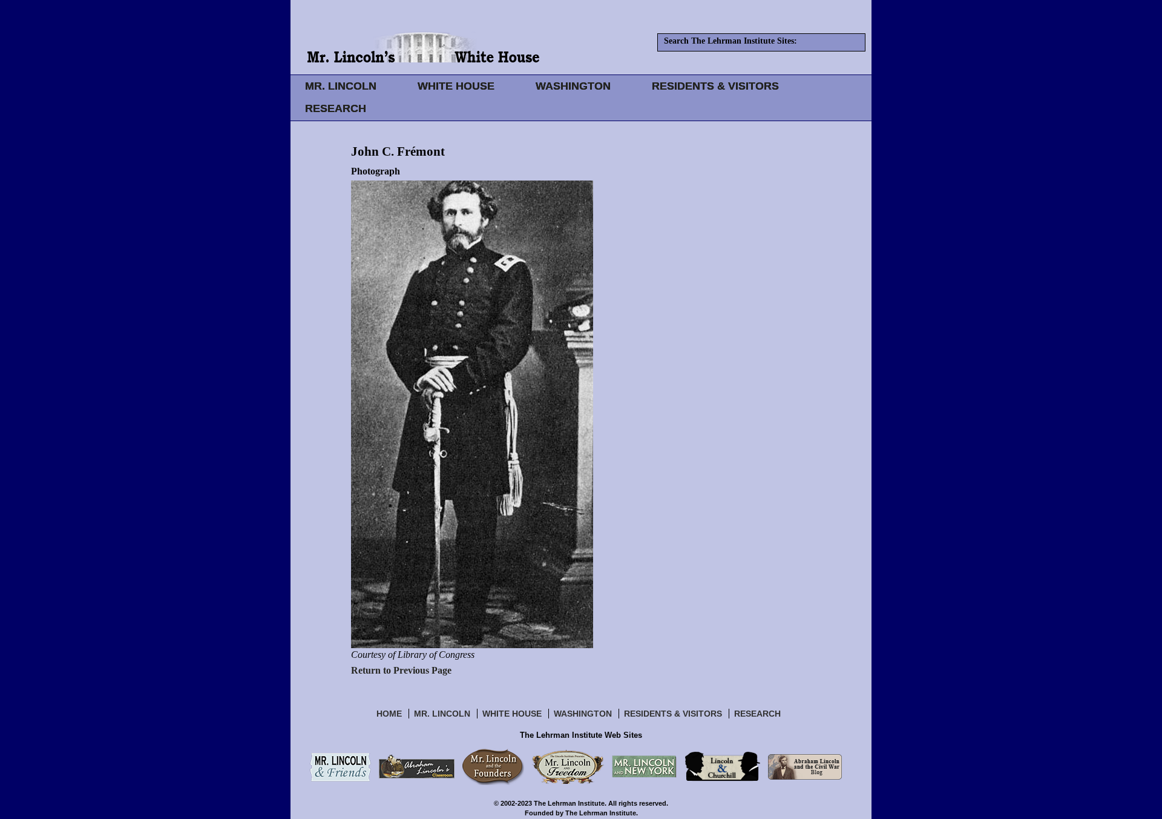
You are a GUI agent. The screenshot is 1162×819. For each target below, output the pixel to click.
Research (757, 713)
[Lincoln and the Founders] (493, 766)
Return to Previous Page (401, 670)
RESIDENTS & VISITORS (715, 86)
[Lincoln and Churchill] (722, 766)
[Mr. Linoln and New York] (644, 766)
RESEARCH (335, 108)
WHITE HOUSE (456, 86)
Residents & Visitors (673, 713)
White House (512, 713)
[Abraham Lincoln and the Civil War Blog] (805, 766)
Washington (583, 713)
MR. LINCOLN (340, 86)
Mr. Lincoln (442, 713)
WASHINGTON (573, 86)
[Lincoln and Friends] (340, 766)
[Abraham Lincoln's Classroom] (417, 766)
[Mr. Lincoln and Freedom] (568, 766)
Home (389, 713)
